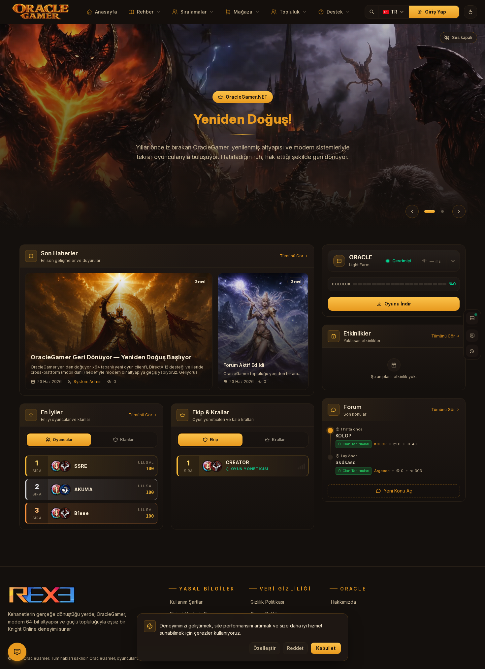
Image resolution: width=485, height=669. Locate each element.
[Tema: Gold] (470, 11)
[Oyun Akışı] (472, 351)
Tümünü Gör (291, 255)
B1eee (81, 513)
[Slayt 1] (428, 211)
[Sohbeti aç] (472, 335)
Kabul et (326, 648)
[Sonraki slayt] (459, 211)
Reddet (295, 648)
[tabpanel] (91, 490)
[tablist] (91, 440)
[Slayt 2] (441, 211)
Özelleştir (264, 648)
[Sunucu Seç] (472, 318)
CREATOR (237, 462)
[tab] (59, 439)
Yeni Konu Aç (398, 491)
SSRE (80, 466)
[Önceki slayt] (412, 211)
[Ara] (372, 11)
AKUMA (83, 489)
